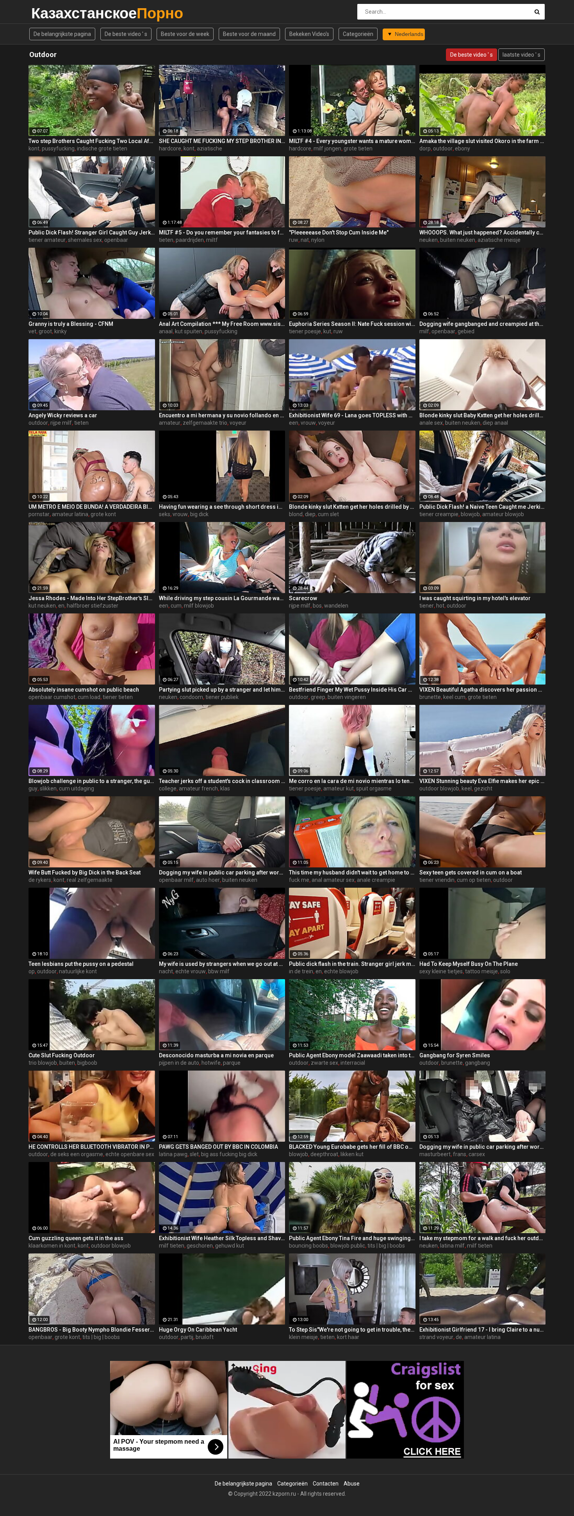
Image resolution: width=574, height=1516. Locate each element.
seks (164, 514)
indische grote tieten (102, 148)
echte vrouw (190, 971)
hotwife (211, 1063)
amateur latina (70, 514)
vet (32, 331)
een (293, 423)
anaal (166, 331)
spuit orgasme (374, 788)
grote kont (103, 514)
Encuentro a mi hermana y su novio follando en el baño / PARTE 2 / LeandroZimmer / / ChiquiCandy (222, 415)
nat (305, 240)
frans (459, 1154)
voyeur (238, 423)
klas (225, 788)
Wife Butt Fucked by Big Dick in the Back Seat (85, 872)
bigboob (87, 1063)
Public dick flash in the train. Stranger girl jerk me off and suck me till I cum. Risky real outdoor (352, 964)
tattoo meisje (481, 971)
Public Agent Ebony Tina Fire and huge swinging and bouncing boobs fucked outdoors (352, 1238)
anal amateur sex (333, 880)
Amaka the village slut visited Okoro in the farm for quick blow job (482, 141)
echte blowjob (341, 971)
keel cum (454, 697)
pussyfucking (58, 148)
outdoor (443, 148)
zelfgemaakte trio (205, 423)
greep (318, 697)
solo (505, 971)
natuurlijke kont (78, 971)
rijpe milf (61, 423)
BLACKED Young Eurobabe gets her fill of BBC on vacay (352, 1147)
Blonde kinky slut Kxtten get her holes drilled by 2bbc (352, 507)
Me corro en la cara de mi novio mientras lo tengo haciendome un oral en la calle (352, 781)
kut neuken (42, 605)
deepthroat (324, 1154)
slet (194, 1154)
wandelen (336, 605)
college (167, 788)
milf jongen (327, 148)
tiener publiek (222, 697)
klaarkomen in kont (52, 1245)
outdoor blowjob (439, 788)
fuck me (299, 880)
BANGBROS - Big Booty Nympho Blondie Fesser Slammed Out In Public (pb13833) (92, 1329)
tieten (166, 240)
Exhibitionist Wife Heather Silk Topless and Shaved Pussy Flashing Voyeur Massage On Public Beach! (222, 1238)
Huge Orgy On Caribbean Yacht (198, 1329)
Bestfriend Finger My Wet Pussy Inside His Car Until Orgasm (352, 689)
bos (317, 605)
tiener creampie (438, 514)
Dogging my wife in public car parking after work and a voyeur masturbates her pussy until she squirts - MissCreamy (482, 1147)
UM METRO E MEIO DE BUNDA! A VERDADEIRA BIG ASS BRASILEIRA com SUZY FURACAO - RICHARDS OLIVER (92, 507)
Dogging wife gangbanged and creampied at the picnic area (482, 324)
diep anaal (495, 423)
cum (176, 605)
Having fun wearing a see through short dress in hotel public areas (222, 507)
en (61, 605)
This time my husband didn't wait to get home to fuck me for (352, 872)
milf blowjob (199, 605)
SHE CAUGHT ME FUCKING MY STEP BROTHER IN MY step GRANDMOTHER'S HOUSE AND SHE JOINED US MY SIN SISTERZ (222, 141)
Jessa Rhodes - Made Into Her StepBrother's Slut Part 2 (92, 598)
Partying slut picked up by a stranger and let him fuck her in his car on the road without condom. (222, 689)
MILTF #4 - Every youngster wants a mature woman (352, 141)
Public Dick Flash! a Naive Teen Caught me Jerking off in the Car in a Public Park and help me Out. (482, 507)
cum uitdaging (76, 788)
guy (33, 788)
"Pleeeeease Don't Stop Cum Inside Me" (339, 232)
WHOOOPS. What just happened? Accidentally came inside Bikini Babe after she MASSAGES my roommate (482, 232)
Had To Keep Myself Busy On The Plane (468, 964)
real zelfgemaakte (89, 880)
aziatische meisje (499, 240)
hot (440, 605)
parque (232, 1063)
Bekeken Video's (309, 34)
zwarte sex (324, 1063)
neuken (428, 240)
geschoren (200, 1245)
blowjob (470, 514)
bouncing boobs (308, 1245)
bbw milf (219, 971)
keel (467, 788)
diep (310, 514)
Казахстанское (51, 13)
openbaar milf (176, 880)
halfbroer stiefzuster (92, 605)
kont (34, 148)
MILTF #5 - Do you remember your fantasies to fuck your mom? (222, 232)
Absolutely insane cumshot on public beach (84, 689)
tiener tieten (118, 697)
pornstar (39, 514)
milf (424, 331)
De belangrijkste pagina (62, 34)
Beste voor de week (185, 34)
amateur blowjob (503, 514)
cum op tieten (474, 880)
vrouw (308, 423)
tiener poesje (305, 331)
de (459, 1337)
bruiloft (205, 1337)
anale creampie (376, 880)
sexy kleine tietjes (441, 971)
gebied (466, 331)
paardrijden (190, 240)
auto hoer (208, 880)
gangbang (477, 1063)
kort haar (348, 1337)
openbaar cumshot (52, 697)
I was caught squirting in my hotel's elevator (475, 598)
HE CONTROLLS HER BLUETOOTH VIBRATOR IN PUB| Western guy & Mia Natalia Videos (92, 1147)
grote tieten (358, 148)
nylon (317, 240)
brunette (430, 697)
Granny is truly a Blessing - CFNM (71, 324)
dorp (425, 148)
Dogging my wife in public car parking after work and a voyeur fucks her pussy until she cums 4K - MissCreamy (222, 872)
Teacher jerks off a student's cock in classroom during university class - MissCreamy (222, 781)
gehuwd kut (229, 1245)
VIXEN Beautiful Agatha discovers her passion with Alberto (482, 689)
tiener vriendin (437, 880)
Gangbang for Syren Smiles (454, 1055)
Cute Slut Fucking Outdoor (62, 1055)
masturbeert (435, 1154)
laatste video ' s (521, 55)
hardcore (170, 148)
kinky (60, 331)
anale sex (431, 423)
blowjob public (347, 1245)
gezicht (483, 788)
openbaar (116, 240)
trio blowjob (43, 1063)
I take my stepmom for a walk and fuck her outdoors (482, 1238)
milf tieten (171, 1245)
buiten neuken (457, 240)
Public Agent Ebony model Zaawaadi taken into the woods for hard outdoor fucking (352, 1055)
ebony (462, 148)
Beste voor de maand (249, 34)
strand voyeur (436, 1337)
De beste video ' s (126, 34)
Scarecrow (303, 598)
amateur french (198, 788)
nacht (166, 971)
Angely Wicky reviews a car (63, 415)
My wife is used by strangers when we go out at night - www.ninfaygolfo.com (222, 964)
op (32, 971)
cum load (89, 697)
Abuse (352, 1483)
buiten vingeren (347, 697)
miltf (212, 240)
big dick (199, 514)
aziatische (209, 148)
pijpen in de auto (179, 1063)
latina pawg (173, 1154)
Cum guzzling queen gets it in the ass (76, 1238)
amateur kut (338, 788)
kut (327, 331)
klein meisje (303, 1337)
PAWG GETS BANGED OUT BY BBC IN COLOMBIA (218, 1147)
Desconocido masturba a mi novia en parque (216, 1055)
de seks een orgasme (76, 1154)
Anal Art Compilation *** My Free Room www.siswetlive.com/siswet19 (222, 324)
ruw (293, 240)
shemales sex (85, 240)
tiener (426, 605)
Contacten (326, 1483)
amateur (169, 423)
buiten (67, 1063)
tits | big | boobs (386, 1245)
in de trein (301, 971)
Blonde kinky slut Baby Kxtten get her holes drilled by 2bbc (482, 415)
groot (45, 331)
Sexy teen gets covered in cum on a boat (470, 872)
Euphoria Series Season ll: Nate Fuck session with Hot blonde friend (352, 324)
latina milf (452, 1245)
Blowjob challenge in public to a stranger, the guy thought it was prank (92, 781)
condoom (191, 697)
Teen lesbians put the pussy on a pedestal (81, 964)
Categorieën (358, 34)
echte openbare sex (129, 1154)
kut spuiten (188, 331)
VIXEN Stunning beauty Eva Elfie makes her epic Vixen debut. (482, 781)
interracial (352, 1063)
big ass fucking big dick (229, 1154)
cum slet (328, 514)
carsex (477, 1154)
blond (296, 514)
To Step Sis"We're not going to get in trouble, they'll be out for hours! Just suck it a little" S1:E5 (352, 1329)
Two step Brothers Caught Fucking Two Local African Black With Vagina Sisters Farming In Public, (92, 141)
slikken (48, 788)
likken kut (352, 1154)
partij (187, 1337)
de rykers (40, 880)
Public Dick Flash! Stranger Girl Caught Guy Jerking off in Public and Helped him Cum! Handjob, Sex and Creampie (92, 232)
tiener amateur (47, 240)
